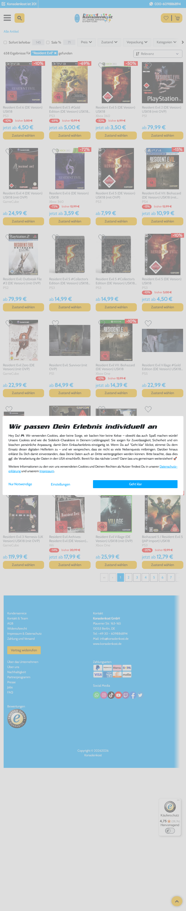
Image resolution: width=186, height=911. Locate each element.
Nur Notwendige (20, 484)
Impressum (46, 471)
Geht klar (135, 484)
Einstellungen (60, 484)
